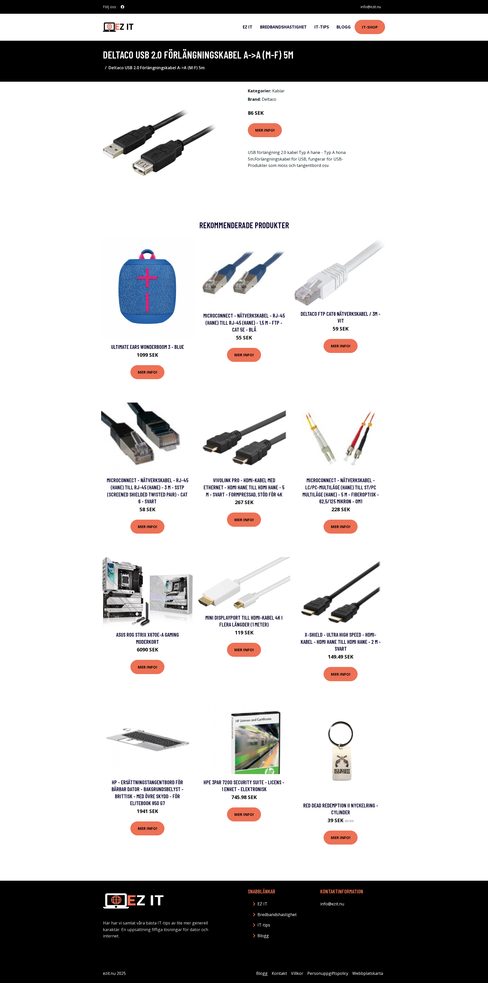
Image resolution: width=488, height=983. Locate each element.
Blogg (344, 27)
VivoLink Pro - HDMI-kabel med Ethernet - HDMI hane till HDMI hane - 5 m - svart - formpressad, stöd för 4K (244, 487)
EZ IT (247, 27)
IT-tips (321, 27)
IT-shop (370, 27)
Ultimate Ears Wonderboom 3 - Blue (147, 347)
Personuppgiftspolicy (327, 973)
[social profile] (122, 7)
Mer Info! (264, 130)
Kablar (278, 91)
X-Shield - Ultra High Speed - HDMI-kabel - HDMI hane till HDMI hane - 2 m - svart (341, 641)
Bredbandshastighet (283, 27)
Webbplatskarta (367, 973)
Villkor (297, 973)
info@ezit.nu (371, 6)
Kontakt (279, 973)
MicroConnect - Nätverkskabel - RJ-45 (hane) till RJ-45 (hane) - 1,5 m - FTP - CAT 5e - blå (244, 322)
